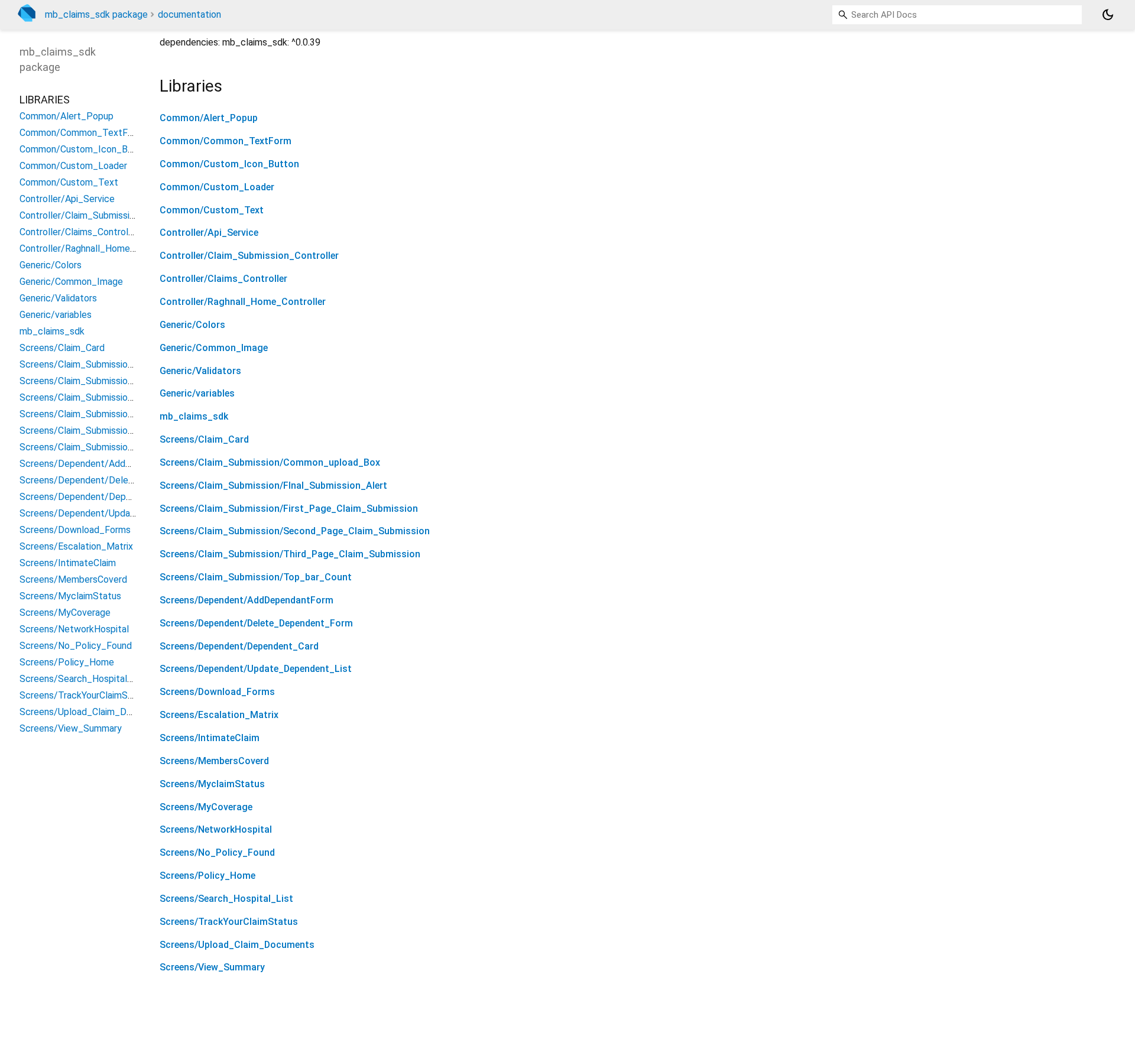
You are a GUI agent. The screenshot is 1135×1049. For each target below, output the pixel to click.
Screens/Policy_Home (207, 875)
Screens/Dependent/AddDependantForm (246, 600)
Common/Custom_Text (212, 210)
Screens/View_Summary (212, 967)
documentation (189, 14)
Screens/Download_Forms (217, 691)
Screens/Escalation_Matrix (219, 714)
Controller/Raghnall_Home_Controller (243, 301)
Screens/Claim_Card (204, 439)
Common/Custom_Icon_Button (229, 164)
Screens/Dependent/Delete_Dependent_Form (256, 623)
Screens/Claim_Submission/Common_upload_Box (270, 462)
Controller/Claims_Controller (223, 278)
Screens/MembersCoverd (214, 761)
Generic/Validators (200, 370)
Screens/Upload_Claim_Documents (237, 944)
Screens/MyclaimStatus (212, 784)
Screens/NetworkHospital (216, 829)
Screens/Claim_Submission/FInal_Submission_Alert (273, 485)
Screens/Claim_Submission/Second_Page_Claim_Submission (295, 531)
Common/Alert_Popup (209, 118)
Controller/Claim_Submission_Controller (249, 255)
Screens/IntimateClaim (210, 737)
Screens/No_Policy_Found (217, 852)
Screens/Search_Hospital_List (226, 898)
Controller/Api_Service (209, 232)
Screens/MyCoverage (206, 807)
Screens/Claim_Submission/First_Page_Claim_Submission (289, 508)
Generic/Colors (192, 324)
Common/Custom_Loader (217, 187)
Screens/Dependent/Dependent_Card (239, 646)
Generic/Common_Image (214, 347)
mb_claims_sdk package (96, 14)
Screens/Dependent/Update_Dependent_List (256, 668)
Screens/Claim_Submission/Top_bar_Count (256, 577)
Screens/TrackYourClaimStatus (229, 921)
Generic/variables (197, 393)
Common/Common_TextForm (225, 141)
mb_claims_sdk (194, 416)
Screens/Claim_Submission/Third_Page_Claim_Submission (290, 554)
